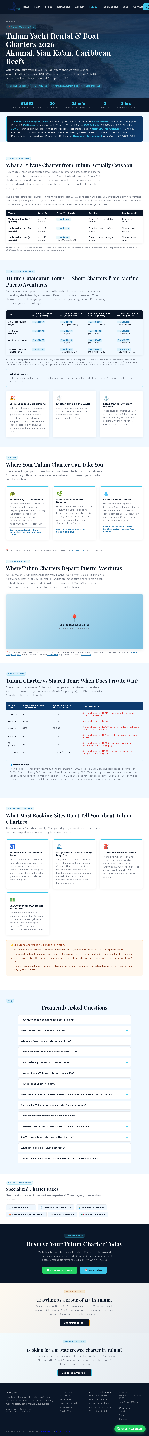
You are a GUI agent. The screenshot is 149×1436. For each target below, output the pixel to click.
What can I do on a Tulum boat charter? (43, 1030)
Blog (126, 6)
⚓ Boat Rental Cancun (21, 1207)
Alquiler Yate (66, 1411)
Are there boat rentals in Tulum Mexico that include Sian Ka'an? (56, 1126)
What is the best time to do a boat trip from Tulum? (50, 1051)
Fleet (37, 6)
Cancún (79, 6)
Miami (48, 6)
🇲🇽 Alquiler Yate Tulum (93, 1214)
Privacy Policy (47, 1431)
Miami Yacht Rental (98, 1399)
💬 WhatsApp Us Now (60, 1270)
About (122, 1411)
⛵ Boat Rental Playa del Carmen (26, 1214)
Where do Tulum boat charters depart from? (46, 1041)
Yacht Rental (66, 1399)
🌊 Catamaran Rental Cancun (56, 1207)
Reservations (109, 6)
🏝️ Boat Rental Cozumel (91, 1207)
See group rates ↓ (74, 1322)
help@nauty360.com (129, 1402)
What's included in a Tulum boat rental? (43, 1148)
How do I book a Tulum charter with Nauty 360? (47, 1073)
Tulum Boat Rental (98, 1411)
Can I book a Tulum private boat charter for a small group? (53, 1105)
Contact (138, 6)
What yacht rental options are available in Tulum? (48, 1115)
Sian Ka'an (86, 654)
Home (25, 6)
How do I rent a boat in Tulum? (38, 1084)
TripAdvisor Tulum (78, 550)
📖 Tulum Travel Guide (62, 1214)
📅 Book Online (93, 1270)
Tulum (93, 6)
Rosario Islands (66, 1407)
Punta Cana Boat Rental (100, 1407)
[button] (74, 621)
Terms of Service (63, 1431)
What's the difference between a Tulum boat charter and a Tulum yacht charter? (66, 1094)
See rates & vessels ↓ (74, 1372)
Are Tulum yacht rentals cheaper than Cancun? (47, 1137)
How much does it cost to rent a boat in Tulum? (47, 1019)
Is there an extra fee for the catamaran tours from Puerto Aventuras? (59, 1158)
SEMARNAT (52, 654)
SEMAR (15, 129)
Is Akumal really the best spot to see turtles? (46, 1062)
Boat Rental (65, 1395)
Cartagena (63, 6)
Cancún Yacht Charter (99, 1403)
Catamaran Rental (68, 1403)
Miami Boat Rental (98, 1395)
